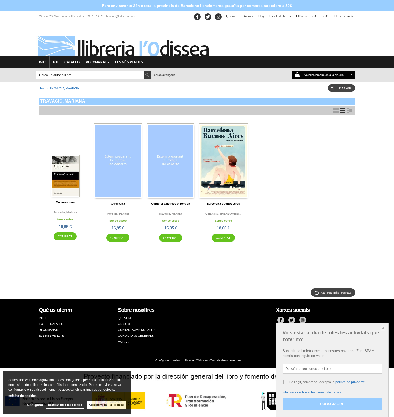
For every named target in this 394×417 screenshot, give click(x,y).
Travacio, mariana (65, 212)
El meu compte (344, 16)
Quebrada (118, 203)
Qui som (231, 16)
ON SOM (124, 323)
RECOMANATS (97, 62)
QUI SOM (124, 318)
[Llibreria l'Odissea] (122, 40)
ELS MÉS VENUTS (129, 62)
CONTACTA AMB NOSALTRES (138, 329)
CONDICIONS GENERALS (136, 335)
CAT (315, 16)
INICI (42, 62)
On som (248, 16)
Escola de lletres (280, 16)
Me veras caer (65, 202)
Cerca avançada (164, 74)
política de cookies (22, 396)
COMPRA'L (65, 236)
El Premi (301, 16)
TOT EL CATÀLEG (66, 62)
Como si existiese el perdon (170, 203)
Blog (261, 16)
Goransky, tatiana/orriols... (223, 213)
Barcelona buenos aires (223, 203)
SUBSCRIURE (332, 404)
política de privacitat (349, 382)
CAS (326, 16)
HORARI (123, 341)
